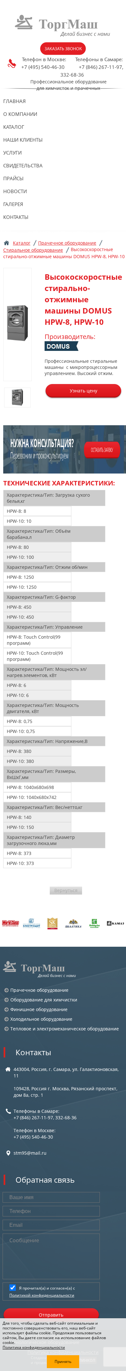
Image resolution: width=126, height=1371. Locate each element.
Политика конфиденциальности (34, 1347)
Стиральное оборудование (33, 250)
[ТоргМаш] (63, 26)
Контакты (15, 217)
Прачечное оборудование (67, 243)
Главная (14, 101)
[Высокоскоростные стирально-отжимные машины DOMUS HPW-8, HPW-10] (17, 324)
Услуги (12, 152)
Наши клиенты (23, 139)
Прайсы (13, 178)
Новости (15, 191)
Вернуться (66, 890)
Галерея (13, 204)
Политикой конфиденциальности (41, 1295)
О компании (20, 114)
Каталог (13, 127)
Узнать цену (83, 391)
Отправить (51, 1315)
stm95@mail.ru (30, 1153)
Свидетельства (23, 165)
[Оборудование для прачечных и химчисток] (40, 969)
